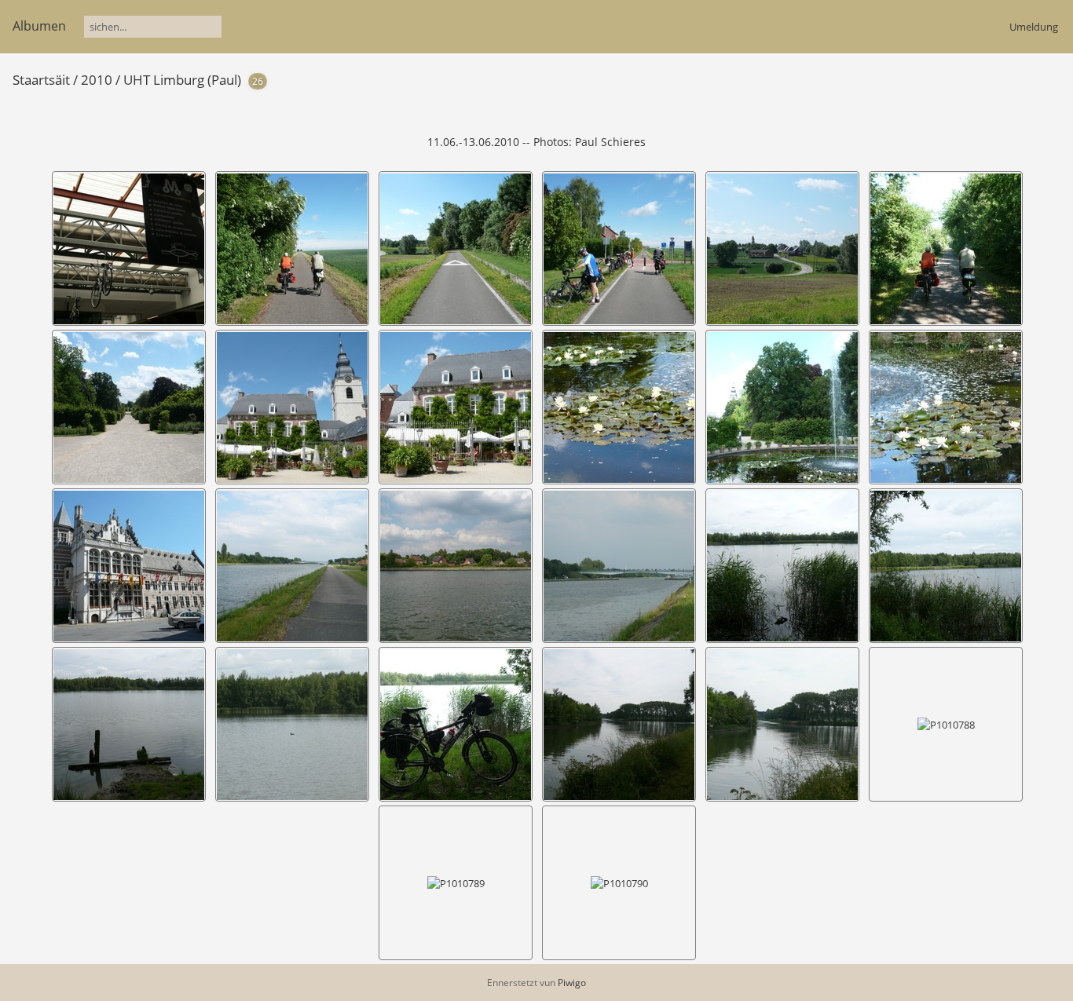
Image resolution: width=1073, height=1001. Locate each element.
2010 (96, 80)
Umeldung (1033, 27)
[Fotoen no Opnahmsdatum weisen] (1026, 79)
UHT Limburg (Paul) (182, 80)
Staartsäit (41, 80)
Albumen (39, 26)
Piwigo (572, 982)
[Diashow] (1001, 79)
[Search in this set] (977, 78)
